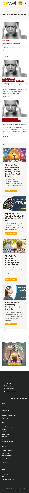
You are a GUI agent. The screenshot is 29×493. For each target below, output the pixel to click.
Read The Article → (11, 191)
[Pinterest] (23, 398)
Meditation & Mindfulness (9, 415)
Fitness (4, 432)
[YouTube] (25, 398)
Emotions (4, 413)
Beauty (4, 429)
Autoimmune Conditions (8, 119)
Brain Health (5, 410)
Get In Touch (9, 386)
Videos (4, 477)
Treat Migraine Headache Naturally (14, 124)
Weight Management (7, 442)
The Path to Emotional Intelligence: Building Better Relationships (12, 260)
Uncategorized (6, 40)
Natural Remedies (7, 455)
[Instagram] (17, 398)
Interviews (5, 467)
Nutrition (4, 437)
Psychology (5, 418)
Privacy (18, 488)
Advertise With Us (11, 388)
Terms (23, 488)
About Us (8, 383)
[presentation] (14, 30)
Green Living (5, 453)
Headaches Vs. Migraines (11, 44)
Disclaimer (20, 490)
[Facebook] (12, 398)
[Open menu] (25, 2)
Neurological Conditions (8, 80)
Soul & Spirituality (7, 458)
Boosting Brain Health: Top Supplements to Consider (12, 305)
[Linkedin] (14, 398)
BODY (3, 78)
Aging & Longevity (7, 427)
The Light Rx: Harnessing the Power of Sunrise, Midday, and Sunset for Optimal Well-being (14, 170)
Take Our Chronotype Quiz (9, 479)
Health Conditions (10, 78)
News (3, 469)
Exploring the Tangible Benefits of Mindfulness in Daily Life (14, 217)
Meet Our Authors (11, 391)
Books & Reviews (6, 408)
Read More (5, 56)
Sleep (3, 439)
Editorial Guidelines (11, 490)
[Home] (9, 11)
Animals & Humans (7, 451)
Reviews (4, 472)
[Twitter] (20, 398)
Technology (5, 474)
